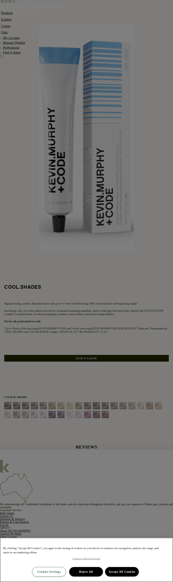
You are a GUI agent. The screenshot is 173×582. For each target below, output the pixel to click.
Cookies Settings (49, 571)
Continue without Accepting (86, 558)
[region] (86, 560)
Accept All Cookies (122, 571)
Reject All (86, 571)
